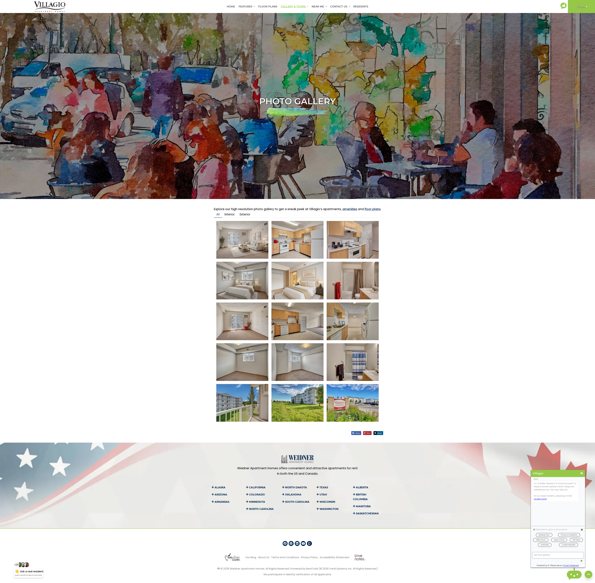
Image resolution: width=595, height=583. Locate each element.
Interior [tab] (230, 214)
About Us (263, 557)
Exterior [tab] (245, 214)
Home (231, 6)
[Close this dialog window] (581, 473)
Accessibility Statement (334, 557)
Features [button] (246, 6)
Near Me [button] (318, 6)
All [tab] (218, 214)
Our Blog (250, 557)
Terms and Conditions (285, 557)
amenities (349, 209)
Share (357, 433)
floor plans (373, 209)
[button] (581, 6)
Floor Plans (267, 6)
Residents (361, 6)
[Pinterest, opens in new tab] (291, 543)
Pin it (368, 433)
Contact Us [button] (339, 6)
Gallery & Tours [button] (293, 6)
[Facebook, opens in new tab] (285, 543)
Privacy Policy (309, 557)
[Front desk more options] (588, 574)
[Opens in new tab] (564, 6)
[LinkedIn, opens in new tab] (297, 543)
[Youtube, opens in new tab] (303, 543)
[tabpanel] (297, 321)
